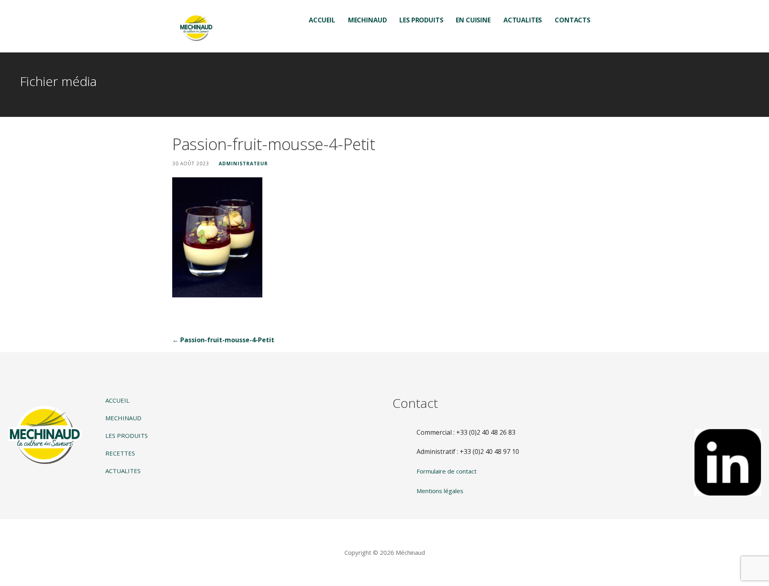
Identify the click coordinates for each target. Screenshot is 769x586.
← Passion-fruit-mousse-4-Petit (223, 339)
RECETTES (120, 453)
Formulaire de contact (447, 471)
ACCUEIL (322, 20)
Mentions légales (440, 491)
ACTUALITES (522, 20)
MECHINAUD (367, 20)
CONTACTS (572, 20)
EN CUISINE (473, 20)
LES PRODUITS (421, 20)
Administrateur (243, 163)
